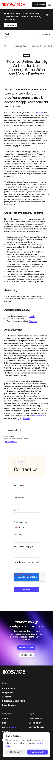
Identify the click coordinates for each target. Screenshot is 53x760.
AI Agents (6, 697)
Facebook (33, 321)
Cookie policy (35, 723)
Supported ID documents (13, 701)
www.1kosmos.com (38, 416)
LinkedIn (26, 418)
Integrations (7, 692)
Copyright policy (36, 727)
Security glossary (10, 705)
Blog (4, 723)
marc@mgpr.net (11, 441)
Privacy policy (35, 718)
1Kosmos (39, 113)
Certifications (8, 688)
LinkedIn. (32, 316)
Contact (6, 731)
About (5, 718)
